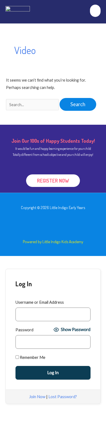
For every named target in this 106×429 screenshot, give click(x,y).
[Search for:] (33, 104)
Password (24, 329)
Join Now (37, 396)
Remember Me (32, 357)
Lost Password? (62, 396)
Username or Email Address (39, 302)
